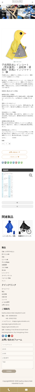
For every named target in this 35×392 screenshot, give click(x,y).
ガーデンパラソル (7, 275)
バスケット (13, 157)
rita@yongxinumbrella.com (21, 321)
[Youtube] (12, 336)
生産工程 (4, 297)
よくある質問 (5, 302)
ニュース (4, 299)
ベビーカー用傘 (6, 278)
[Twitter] (9, 336)
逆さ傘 (4, 270)
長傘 (3, 257)
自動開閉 (4, 265)
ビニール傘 (5, 259)
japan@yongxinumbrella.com (11, 324)
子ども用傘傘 (5, 262)
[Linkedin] (6, 336)
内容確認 (8, 371)
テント (4, 281)
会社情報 (4, 294)
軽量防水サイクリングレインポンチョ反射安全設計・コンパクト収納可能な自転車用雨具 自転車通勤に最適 (25, 236)
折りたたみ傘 (5, 254)
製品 (3, 291)
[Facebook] (3, 336)
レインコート (5, 273)
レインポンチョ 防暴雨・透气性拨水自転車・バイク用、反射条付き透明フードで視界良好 (10, 236)
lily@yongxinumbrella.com (10, 327)
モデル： (4, 138)
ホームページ (5, 289)
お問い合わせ (13, 152)
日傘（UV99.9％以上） (8, 251)
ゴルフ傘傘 (5, 267)
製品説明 (5, 170)
